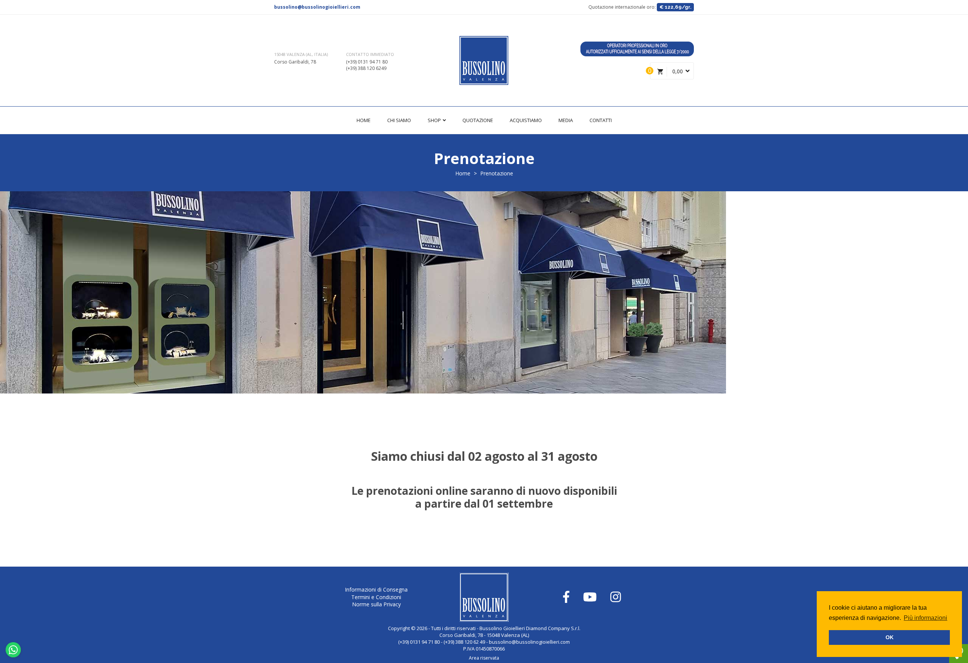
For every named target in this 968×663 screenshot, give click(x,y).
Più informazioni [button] (925, 618)
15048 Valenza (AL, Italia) (301, 54)
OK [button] (890, 637)
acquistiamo (526, 120)
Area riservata (484, 658)
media (565, 120)
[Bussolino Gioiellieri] (484, 60)
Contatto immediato (370, 54)
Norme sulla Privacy (376, 604)
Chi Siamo (399, 120)
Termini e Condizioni (376, 597)
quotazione (477, 120)
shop (435, 120)
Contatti (600, 120)
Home (364, 120)
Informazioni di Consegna (376, 589)
